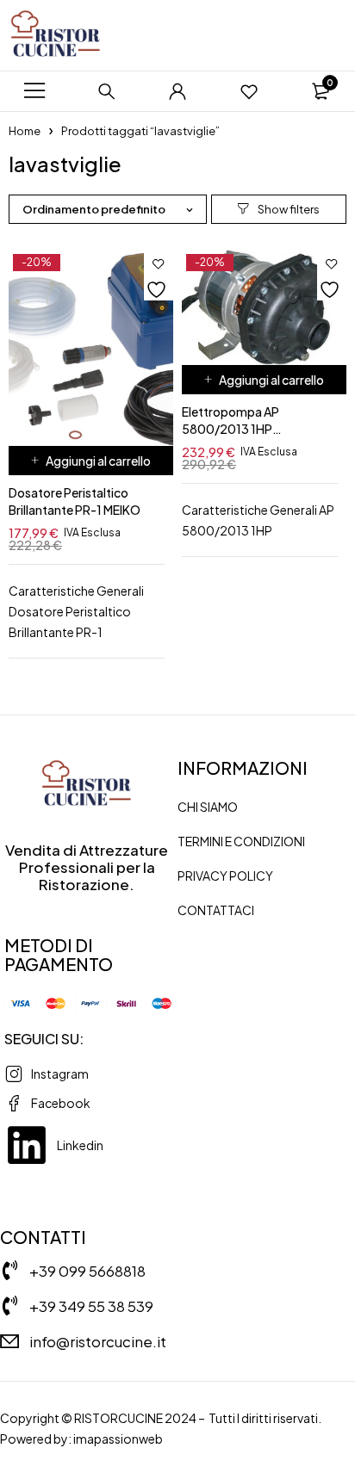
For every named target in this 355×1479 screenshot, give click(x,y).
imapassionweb (118, 1438)
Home (24, 131)
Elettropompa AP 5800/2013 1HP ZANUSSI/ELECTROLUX (248, 429)
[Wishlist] (249, 91)
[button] (91, 460)
